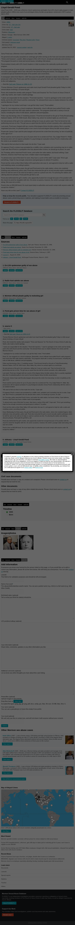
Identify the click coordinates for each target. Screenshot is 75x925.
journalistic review (44, 459)
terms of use (39, 467)
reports (19, 456)
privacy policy (28, 467)
